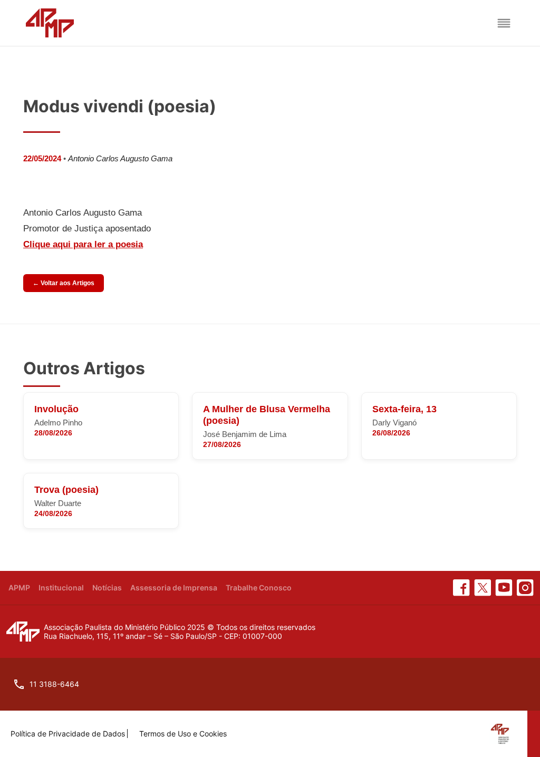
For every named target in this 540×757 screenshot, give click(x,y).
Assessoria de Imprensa (173, 587)
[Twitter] (482, 587)
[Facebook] (461, 587)
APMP (19, 587)
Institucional (61, 587)
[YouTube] (504, 587)
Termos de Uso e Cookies (183, 733)
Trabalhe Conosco (259, 587)
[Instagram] (525, 587)
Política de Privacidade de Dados (68, 733)
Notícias (107, 587)
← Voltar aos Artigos (63, 283)
